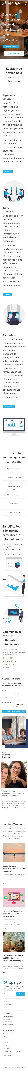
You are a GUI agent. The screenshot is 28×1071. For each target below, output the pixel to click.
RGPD (4, 1007)
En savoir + (8, 171)
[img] (14, 29)
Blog (4, 1036)
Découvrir (7, 294)
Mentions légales (7, 1004)
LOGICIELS (6, 1013)
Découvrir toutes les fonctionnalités (14, 711)
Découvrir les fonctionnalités (12, 41)
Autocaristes (6, 1019)
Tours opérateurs (7, 1022)
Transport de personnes (9, 1024)
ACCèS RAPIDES (8, 1030)
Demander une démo (9, 1034)
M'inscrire (21, 994)
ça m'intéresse (8, 406)
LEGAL (5, 1001)
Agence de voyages (8, 1016)
